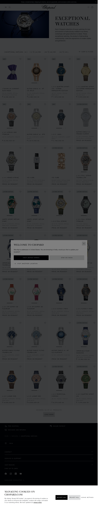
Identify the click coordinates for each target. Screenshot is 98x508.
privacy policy (38, 502)
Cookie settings (87, 497)
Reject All (74, 497)
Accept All (61, 497)
